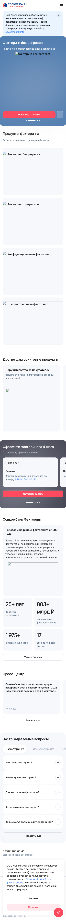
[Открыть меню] (61, 5)
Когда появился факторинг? (22, 807)
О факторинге (14, 749)
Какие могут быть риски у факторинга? (29, 821)
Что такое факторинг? (18, 762)
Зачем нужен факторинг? (20, 777)
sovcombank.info (14, 31)
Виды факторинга (42, 749)
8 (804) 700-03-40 (26, 479)
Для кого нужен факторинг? (22, 792)
